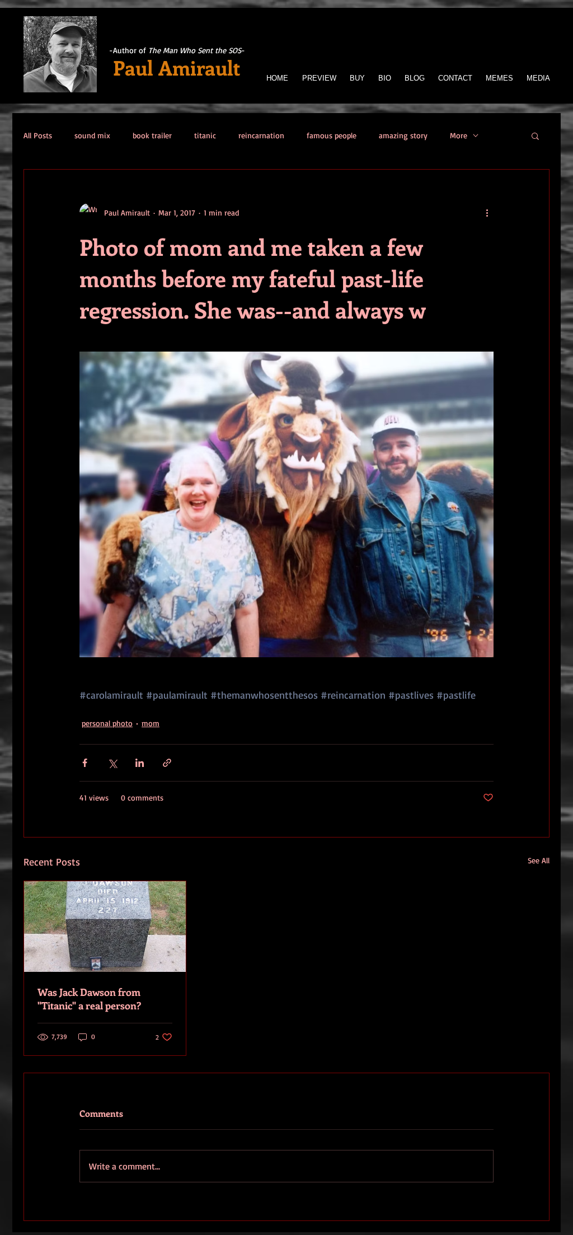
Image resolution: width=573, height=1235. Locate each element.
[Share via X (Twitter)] (112, 762)
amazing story (403, 135)
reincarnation (261, 135)
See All (538, 860)
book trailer (152, 135)
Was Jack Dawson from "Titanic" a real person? (89, 998)
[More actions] (487, 212)
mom (150, 723)
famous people (331, 135)
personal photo (107, 723)
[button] (535, 135)
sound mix (92, 135)
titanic (205, 135)
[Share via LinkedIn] (139, 762)
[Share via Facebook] (84, 762)
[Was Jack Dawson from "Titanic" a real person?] (105, 926)
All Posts (38, 135)
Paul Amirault (177, 67)
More (458, 135)
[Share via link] (167, 762)
